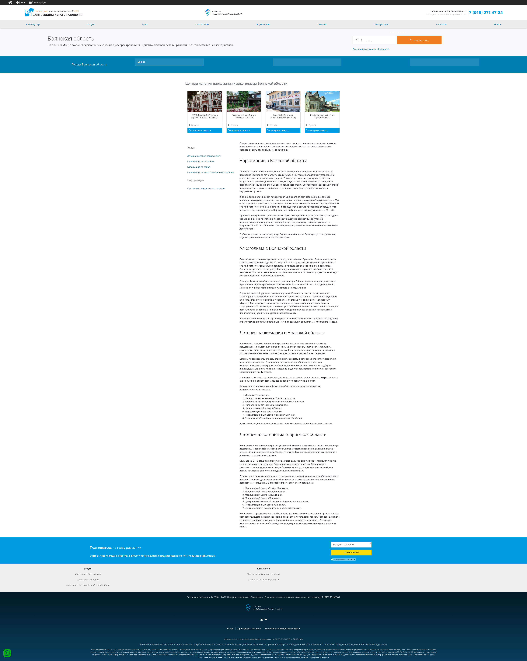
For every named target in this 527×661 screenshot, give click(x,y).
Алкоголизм (202, 24)
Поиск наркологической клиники (371, 49)
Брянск (141, 61)
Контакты (441, 24)
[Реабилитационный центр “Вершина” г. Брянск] (244, 101)
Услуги (91, 24)
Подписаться (351, 552)
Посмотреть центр (199, 130)
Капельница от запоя (198, 167)
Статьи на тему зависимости (263, 579)
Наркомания (263, 24)
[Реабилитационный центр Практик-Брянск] (322, 101)
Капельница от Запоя (88, 579)
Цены (145, 24)
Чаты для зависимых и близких (263, 574)
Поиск (497, 24)
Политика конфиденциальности (282, 628)
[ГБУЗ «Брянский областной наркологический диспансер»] (204, 101)
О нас (230, 628)
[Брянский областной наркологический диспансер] (283, 101)
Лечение (322, 24)
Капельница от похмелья (200, 161)
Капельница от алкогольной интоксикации (210, 172)
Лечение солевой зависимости (204, 156)
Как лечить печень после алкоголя (206, 188)
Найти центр (33, 24)
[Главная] (10, 2)
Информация (382, 24)
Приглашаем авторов (249, 628)
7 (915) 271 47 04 (486, 12)
